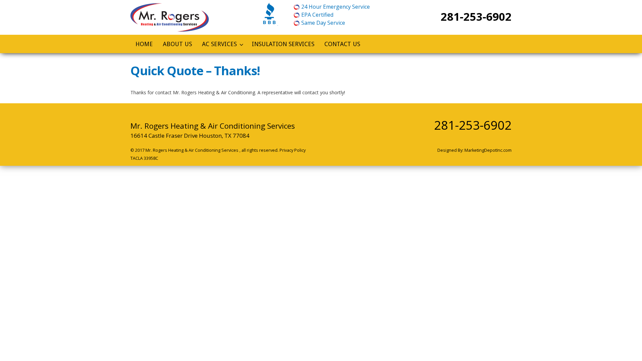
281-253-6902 (476, 16)
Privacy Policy (293, 150)
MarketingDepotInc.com (488, 150)
